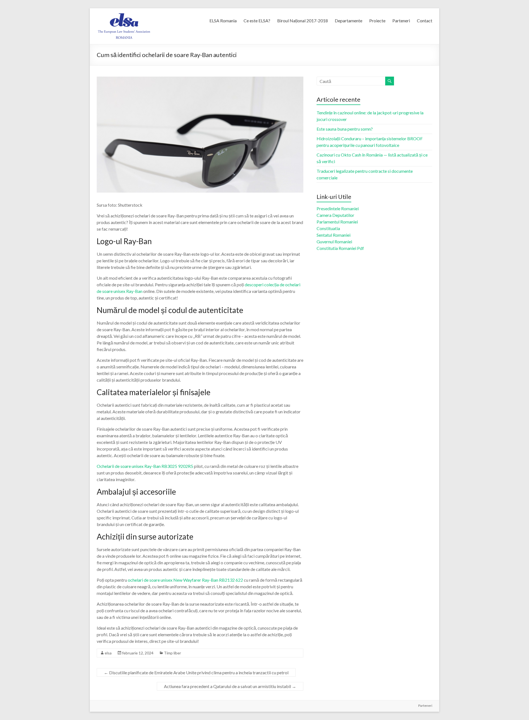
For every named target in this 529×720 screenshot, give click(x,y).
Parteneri (401, 20)
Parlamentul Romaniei (337, 221)
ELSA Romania (223, 20)
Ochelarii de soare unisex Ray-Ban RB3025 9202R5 (145, 466)
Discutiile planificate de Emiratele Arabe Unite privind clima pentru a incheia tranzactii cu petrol (196, 672)
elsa (108, 653)
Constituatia (328, 228)
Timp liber (172, 653)
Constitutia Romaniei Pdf (340, 248)
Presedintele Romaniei (338, 208)
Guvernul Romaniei (334, 241)
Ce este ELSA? (257, 20)
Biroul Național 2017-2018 (302, 20)
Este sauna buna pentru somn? (345, 128)
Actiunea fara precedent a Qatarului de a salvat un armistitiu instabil (230, 686)
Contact (424, 20)
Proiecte (377, 20)
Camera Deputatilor (335, 215)
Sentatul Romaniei (333, 235)
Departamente (348, 20)
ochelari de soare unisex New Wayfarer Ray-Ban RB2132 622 (185, 580)
